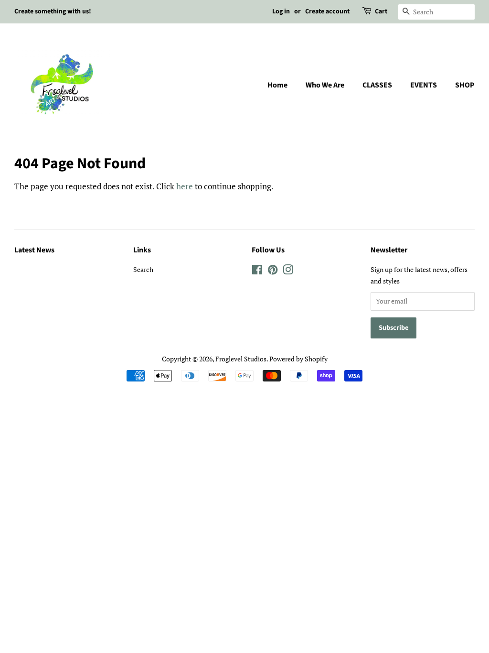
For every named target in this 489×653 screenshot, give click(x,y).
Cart (381, 11)
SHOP (465, 85)
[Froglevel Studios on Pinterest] (272, 271)
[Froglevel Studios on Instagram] (288, 271)
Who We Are (325, 85)
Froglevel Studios (240, 358)
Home (277, 85)
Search (143, 269)
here (184, 186)
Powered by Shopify (298, 358)
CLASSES (377, 85)
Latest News (34, 250)
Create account (327, 11)
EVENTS (423, 85)
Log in (281, 11)
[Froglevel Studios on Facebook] (257, 271)
